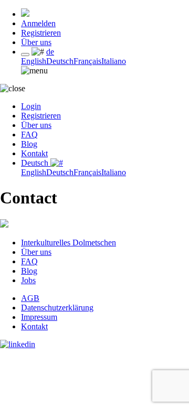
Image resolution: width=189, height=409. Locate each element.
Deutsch (60, 61)
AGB (30, 298)
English (33, 61)
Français (87, 61)
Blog (29, 143)
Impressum (39, 317)
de (50, 51)
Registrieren (41, 32)
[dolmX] (25, 13)
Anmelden (38, 23)
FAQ (29, 134)
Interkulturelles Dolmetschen (68, 242)
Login (31, 106)
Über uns (36, 42)
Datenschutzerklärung (57, 307)
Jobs (28, 280)
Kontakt (34, 153)
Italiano (113, 61)
